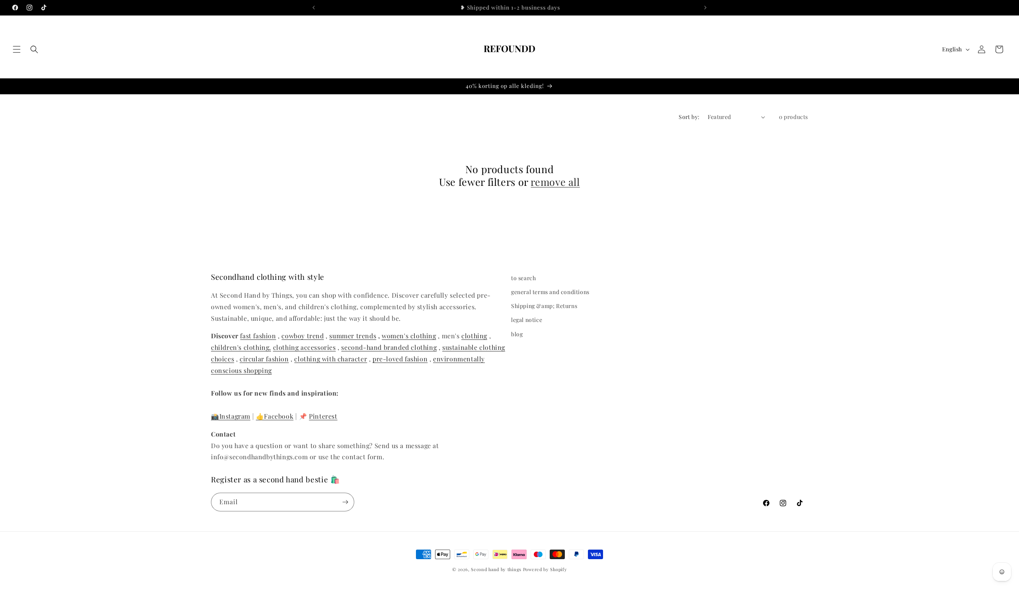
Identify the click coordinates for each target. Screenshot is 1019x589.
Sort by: (689, 117)
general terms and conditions (550, 292)
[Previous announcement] (313, 7)
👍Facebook (274, 416)
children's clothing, (241, 347)
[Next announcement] (705, 7)
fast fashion (258, 336)
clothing (474, 336)
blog (517, 334)
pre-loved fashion (400, 359)
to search (523, 278)
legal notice (526, 320)
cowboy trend (302, 336)
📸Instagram (230, 416)
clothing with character (330, 359)
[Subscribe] (345, 502)
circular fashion (264, 359)
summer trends (352, 336)
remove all (555, 182)
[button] (16, 49)
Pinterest (323, 416)
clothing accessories (304, 347)
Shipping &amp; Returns (544, 306)
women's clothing (409, 336)
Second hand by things (496, 569)
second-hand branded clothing (389, 347)
